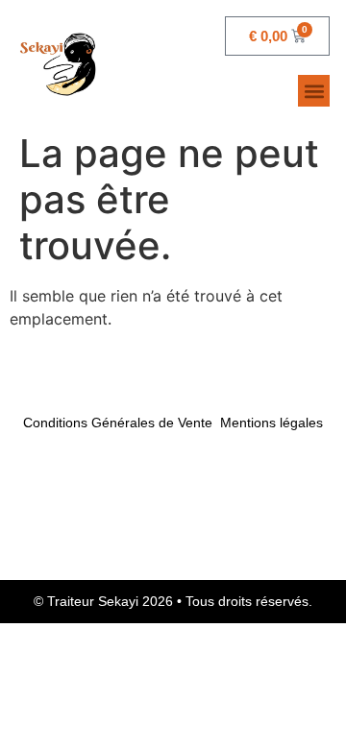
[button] (314, 91)
